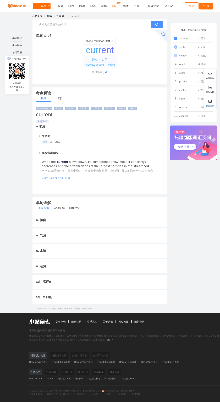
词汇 (115, 5)
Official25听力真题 (38, 362)
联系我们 (92, 321)
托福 (42, 5)
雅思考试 (67, 394)
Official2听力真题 (149, 362)
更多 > (110, 339)
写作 (104, 5)
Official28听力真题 (106, 362)
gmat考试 (121, 394)
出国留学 (135, 394)
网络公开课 (52, 394)
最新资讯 (139, 321)
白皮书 (138, 5)
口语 (93, 5)
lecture (50, 378)
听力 (71, 5)
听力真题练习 (111, 378)
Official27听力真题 (83, 362)
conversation (35, 378)
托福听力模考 (94, 378)
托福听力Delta (129, 378)
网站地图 (124, 321)
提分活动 (153, 5)
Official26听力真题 (61, 362)
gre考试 (108, 394)
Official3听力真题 (170, 362)
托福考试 (81, 394)
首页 (60, 5)
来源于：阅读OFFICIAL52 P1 (56, 178)
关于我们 (108, 321)
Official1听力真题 (127, 362)
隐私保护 (76, 321)
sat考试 (94, 394)
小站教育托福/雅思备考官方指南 (47, 330)
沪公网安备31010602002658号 (120, 391)
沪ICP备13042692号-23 (88, 391)
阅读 (82, 5)
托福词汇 (61, 16)
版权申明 (61, 321)
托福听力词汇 (64, 378)
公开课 (168, 5)
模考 (126, 5)
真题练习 (210, 106)
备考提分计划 (35, 394)
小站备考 (37, 16)
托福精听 (79, 378)
